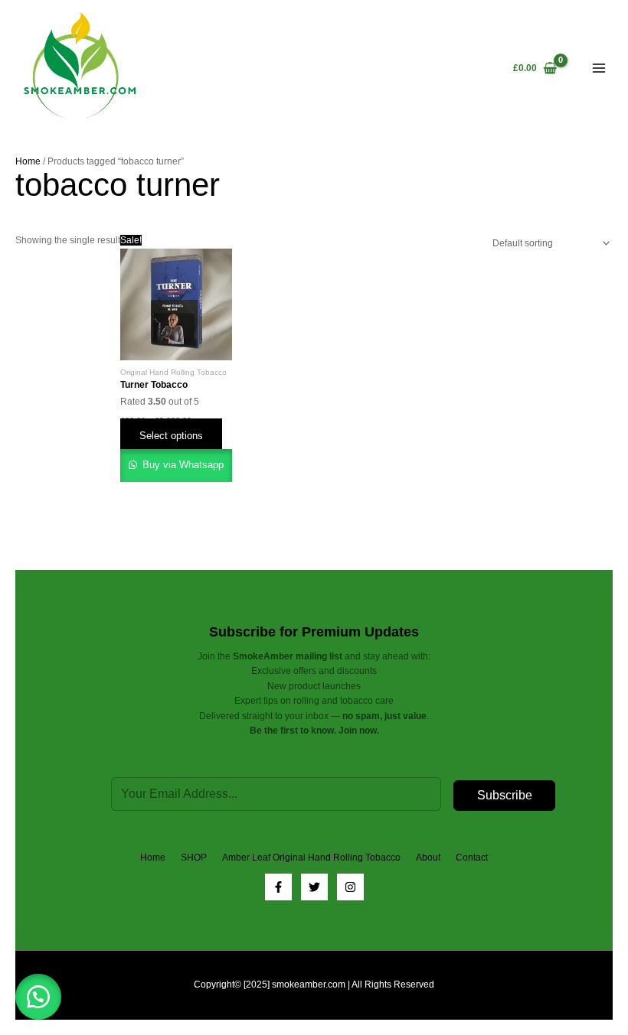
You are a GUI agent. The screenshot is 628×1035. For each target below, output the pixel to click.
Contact (472, 857)
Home (28, 161)
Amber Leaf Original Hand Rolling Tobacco (311, 857)
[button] (38, 997)
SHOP (194, 857)
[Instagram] (350, 887)
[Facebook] (278, 887)
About (428, 857)
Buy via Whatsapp (181, 464)
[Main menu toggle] (598, 68)
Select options (171, 435)
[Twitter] (314, 887)
